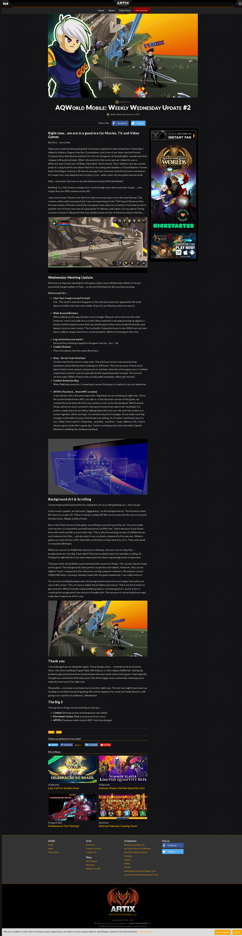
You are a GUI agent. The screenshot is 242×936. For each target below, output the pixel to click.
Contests (128, 856)
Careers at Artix (93, 848)
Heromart (90, 865)
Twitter (140, 123)
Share (78, 745)
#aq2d (51, 732)
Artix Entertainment (139, 923)
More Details (222, 932)
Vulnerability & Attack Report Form (140, 871)
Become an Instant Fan (134, 845)
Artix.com (90, 845)
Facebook (122, 123)
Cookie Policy (145, 931)
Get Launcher (141, 10)
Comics (127, 860)
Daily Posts (125, 10)
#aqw (59, 732)
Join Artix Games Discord (135, 852)
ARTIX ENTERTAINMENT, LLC (123, 914)
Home (101, 10)
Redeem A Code (93, 868)
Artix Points (91, 861)
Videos (127, 863)
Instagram (92, 745)
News (112, 10)
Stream (127, 867)
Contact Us (91, 852)
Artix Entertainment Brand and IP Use (141, 875)
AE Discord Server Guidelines (137, 848)
